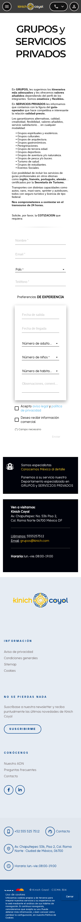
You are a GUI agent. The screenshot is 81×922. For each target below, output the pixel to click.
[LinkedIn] (20, 790)
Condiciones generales (21, 658)
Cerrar (70, 896)
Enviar (56, 436)
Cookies (10, 671)
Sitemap (10, 664)
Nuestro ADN (14, 763)
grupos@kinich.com (34, 541)
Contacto (11, 776)
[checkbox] (39, 408)
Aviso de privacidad (18, 652)
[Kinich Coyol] (30, 6)
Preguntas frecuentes (20, 770)
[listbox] (40, 269)
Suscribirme (22, 729)
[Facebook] (8, 790)
